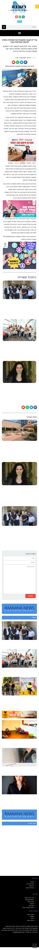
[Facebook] (23, 17)
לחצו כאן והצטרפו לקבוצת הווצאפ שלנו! (19, 66)
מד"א (32, 918)
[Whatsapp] (20, 17)
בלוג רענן (31, 905)
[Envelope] (16, 17)
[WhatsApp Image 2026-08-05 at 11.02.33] (19, 208)
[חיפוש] (4, 27)
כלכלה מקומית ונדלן (28, 907)
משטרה (32, 916)
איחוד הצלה (30, 920)
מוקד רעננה (30, 914)
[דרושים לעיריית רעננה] (19, 255)
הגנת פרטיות (30, 884)
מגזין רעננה (30, 901)
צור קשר (31, 886)
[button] (37, 6)
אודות (32, 882)
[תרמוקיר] (22, 150)
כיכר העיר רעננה (29, 897)
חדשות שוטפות (29, 899)
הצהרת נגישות (30, 888)
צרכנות (32, 903)
